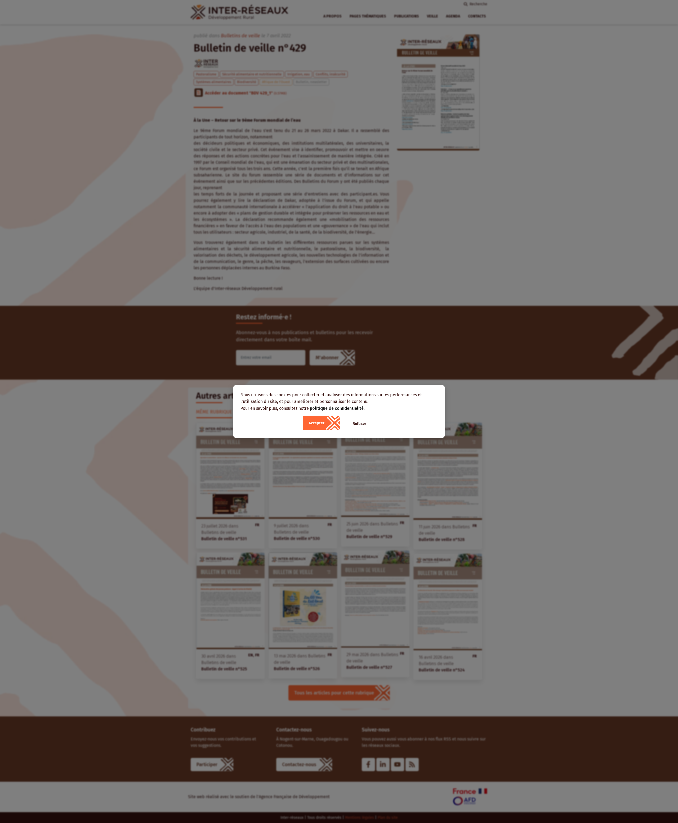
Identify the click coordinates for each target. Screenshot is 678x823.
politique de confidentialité (337, 408)
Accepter (316, 423)
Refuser (359, 423)
